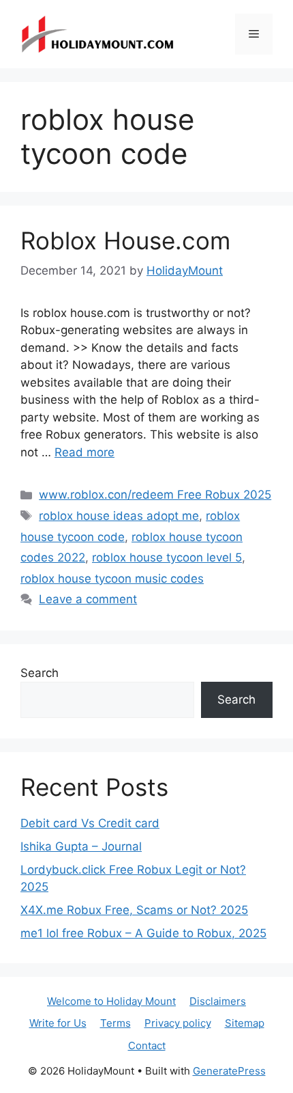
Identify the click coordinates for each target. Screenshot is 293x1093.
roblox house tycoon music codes (112, 578)
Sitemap (244, 1022)
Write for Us (58, 1022)
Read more (84, 452)
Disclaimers (217, 1001)
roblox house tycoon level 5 (167, 557)
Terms (115, 1022)
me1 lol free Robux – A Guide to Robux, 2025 (143, 933)
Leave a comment (88, 599)
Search (39, 673)
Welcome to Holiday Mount (111, 1001)
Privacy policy (177, 1022)
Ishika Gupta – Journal (81, 846)
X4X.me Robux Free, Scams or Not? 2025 (134, 910)
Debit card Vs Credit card (89, 823)
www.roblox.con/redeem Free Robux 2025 (155, 494)
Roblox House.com (125, 240)
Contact (147, 1045)
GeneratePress (229, 1070)
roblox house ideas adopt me (119, 516)
